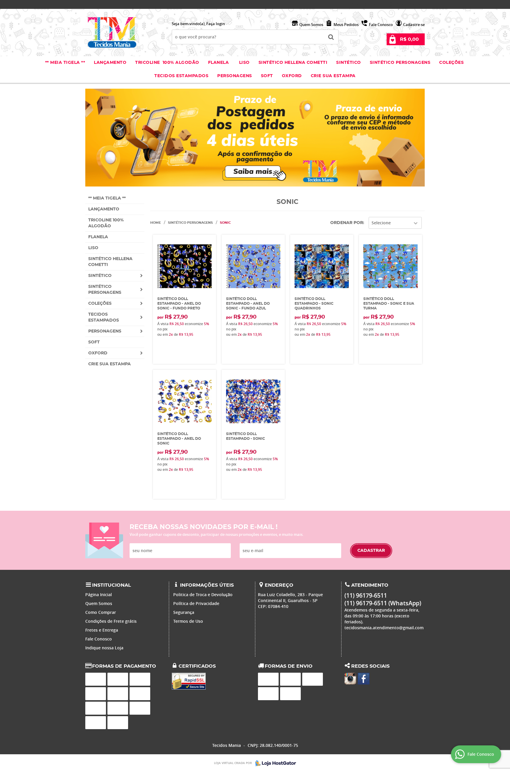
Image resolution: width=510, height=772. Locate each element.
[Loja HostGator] (274, 763)
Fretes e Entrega (101, 630)
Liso (244, 63)
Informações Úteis (207, 585)
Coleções (452, 63)
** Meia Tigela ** (65, 63)
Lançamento (110, 63)
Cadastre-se (414, 24)
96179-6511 (364, 4)
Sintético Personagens (400, 63)
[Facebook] (364, 679)
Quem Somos (311, 24)
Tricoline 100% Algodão (167, 63)
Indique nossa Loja (104, 648)
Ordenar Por (346, 223)
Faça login (215, 23)
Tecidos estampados (181, 76)
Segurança (183, 612)
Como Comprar (100, 612)
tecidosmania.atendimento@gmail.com (384, 627)
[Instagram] (350, 679)
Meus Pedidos (346, 24)
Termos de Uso (188, 621)
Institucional (111, 585)
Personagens (234, 76)
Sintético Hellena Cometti (293, 63)
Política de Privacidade (196, 603)
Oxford (292, 76)
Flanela (218, 63)
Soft (267, 76)
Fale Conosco (381, 24)
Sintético (348, 63)
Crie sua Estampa (333, 76)
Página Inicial (98, 594)
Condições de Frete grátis (111, 621)
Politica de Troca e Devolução (203, 594)
